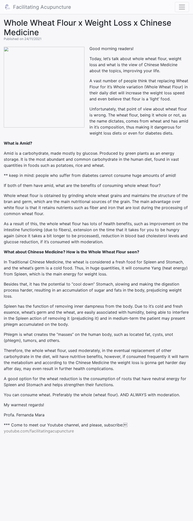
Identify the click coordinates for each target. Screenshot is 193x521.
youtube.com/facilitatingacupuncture (39, 430)
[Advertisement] (96, 473)
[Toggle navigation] (182, 7)
